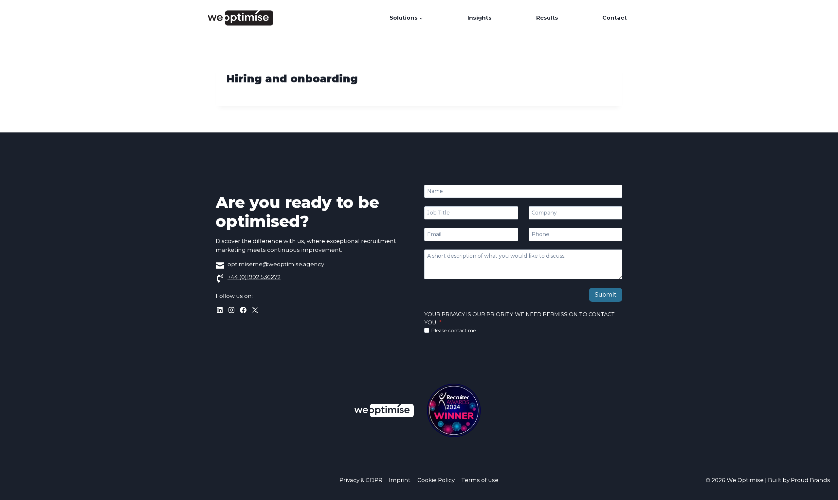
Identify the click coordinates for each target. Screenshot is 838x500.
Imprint (399, 480)
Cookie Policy (436, 480)
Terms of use (480, 480)
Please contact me (453, 331)
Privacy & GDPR (360, 480)
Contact (614, 17)
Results (547, 17)
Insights (479, 17)
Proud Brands (810, 480)
